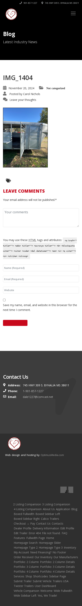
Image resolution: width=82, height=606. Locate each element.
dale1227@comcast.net (38, 397)
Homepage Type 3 (51, 547)
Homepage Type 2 (26, 547)
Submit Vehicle (42, 581)
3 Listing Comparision (56, 504)
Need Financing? (40, 552)
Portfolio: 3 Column (26, 567)
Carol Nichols (31, 94)
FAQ (64, 533)
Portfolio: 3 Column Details (57, 567)
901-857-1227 (30, 3)
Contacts (57, 523)
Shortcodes (40, 576)
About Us (49, 509)
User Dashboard (45, 586)
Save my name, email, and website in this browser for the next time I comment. (40, 307)
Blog (74, 509)
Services (19, 576)
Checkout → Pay (24, 523)
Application (63, 509)
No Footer (59, 552)
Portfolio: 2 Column (26, 562)
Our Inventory (43, 557)
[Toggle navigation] (73, 13)
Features (19, 538)
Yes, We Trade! (47, 595)
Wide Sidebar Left (25, 595)
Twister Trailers (24, 586)
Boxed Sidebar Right (27, 519)
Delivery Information (46, 528)
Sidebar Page (57, 576)
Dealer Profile (22, 528)
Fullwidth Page (35, 538)
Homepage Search (26, 543)
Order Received (23, 557)
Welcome (46, 591)
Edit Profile (67, 528)
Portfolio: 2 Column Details (57, 562)
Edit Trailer (20, 533)
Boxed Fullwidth (24, 514)
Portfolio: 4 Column (26, 571)
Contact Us (43, 523)
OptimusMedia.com (52, 455)
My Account (21, 552)
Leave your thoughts (23, 100)
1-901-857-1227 (33, 391)
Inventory (70, 547)
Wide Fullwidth (63, 591)
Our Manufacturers (66, 557)
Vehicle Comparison (26, 591)
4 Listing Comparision (28, 509)
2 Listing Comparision (27, 504)
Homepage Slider (50, 543)
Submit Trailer (23, 581)
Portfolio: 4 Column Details (57, 571)
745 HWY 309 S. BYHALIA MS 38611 (61, 3)
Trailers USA (60, 581)
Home (50, 538)
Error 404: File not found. (45, 533)
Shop (28, 576)
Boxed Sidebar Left (47, 514)
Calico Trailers (50, 519)
